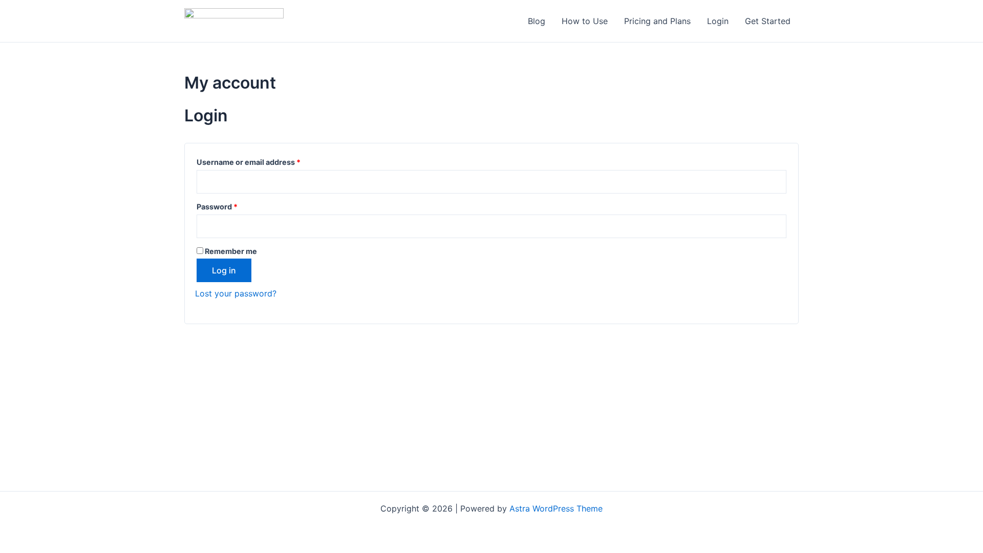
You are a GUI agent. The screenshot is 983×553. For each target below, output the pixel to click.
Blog (536, 21)
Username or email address (265, 160)
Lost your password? (235, 293)
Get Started (767, 21)
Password (233, 205)
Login (718, 21)
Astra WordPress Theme (556, 508)
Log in (224, 270)
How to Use (585, 21)
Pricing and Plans (657, 21)
